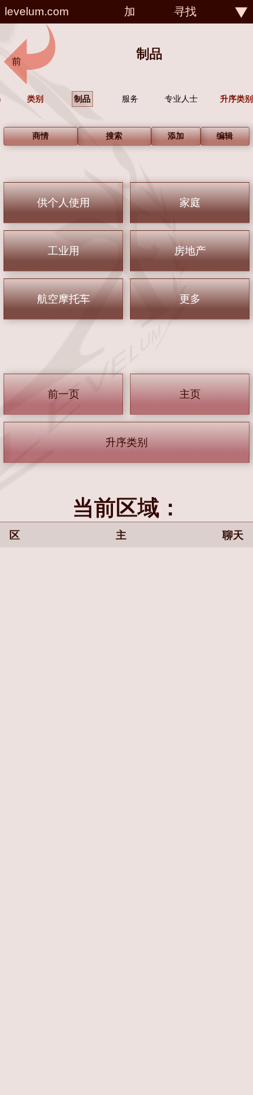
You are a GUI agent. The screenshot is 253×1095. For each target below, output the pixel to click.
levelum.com (37, 11)
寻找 (185, 11)
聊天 (233, 535)
